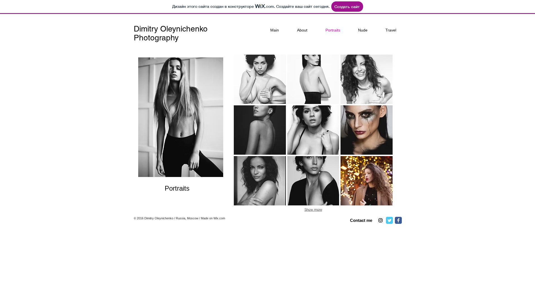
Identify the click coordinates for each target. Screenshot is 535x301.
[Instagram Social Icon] (380, 220)
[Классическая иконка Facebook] (398, 220)
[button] (260, 79)
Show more (313, 210)
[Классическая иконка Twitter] (389, 220)
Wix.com (219, 218)
